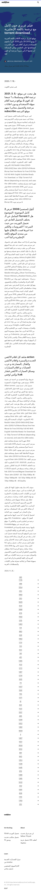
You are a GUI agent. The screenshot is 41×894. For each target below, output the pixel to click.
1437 (20, 686)
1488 (20, 775)
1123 (20, 708)
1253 (20, 760)
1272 (20, 668)
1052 (20, 723)
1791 (20, 797)
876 (20, 613)
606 (20, 793)
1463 (20, 624)
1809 (20, 731)
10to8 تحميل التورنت (11, 833)
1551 (20, 741)
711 (20, 683)
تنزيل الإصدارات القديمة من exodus (12, 860)
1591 (20, 690)
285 (20, 577)
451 (20, 657)
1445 (20, 767)
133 (20, 646)
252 (20, 804)
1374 (20, 675)
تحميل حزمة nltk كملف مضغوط (29, 841)
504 (20, 606)
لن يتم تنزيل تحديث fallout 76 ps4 (27, 834)
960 (20, 631)
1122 (20, 664)
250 (20, 598)
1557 (20, 712)
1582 (20, 616)
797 (20, 653)
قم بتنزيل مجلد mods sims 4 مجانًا (16, 66)
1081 (20, 789)
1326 (20, 764)
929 (20, 635)
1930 (20, 745)
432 (20, 786)
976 (20, 771)
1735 (20, 580)
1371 (20, 697)
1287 (20, 672)
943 (20, 756)
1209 (20, 719)
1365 (20, 661)
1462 (20, 727)
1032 (20, 782)
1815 (20, 679)
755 (20, 694)
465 (20, 716)
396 (20, 583)
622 (20, 705)
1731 (20, 642)
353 (20, 591)
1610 (20, 749)
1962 (20, 639)
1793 (20, 800)
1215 (20, 620)
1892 (20, 594)
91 (20, 701)
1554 (20, 587)
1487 (20, 738)
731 (20, 628)
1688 (20, 609)
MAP (6, 888)
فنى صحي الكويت (10, 87)
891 (20, 753)
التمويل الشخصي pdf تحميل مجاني (11, 867)
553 (20, 650)
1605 (20, 602)
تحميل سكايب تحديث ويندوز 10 (11, 838)
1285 (20, 778)
